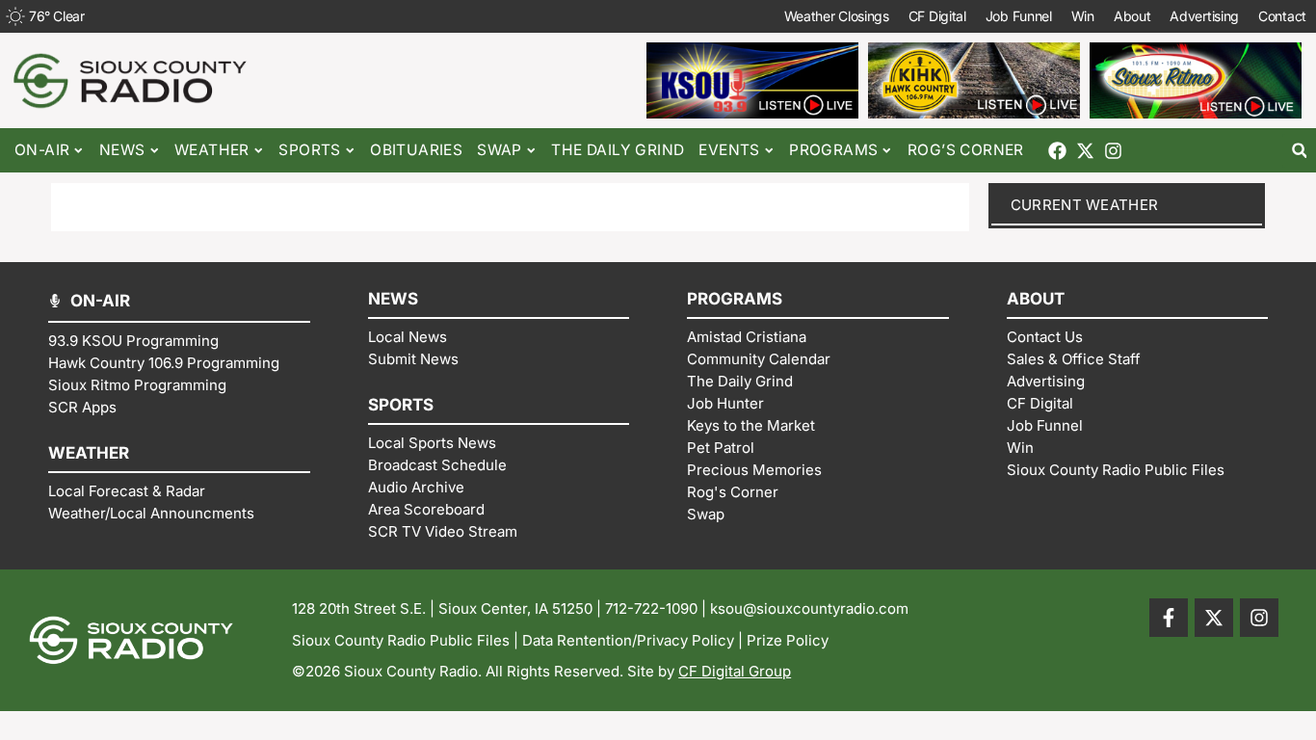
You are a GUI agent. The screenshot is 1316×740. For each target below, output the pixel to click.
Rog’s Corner (966, 150)
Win (1082, 16)
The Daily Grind (617, 150)
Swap (499, 150)
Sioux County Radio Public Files (401, 640)
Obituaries (416, 150)
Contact (1282, 16)
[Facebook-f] (1168, 617)
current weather (1085, 205)
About (1132, 16)
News (122, 150)
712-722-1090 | (657, 608)
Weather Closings (836, 16)
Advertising (1204, 16)
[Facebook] (1057, 151)
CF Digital (937, 16)
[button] (1299, 151)
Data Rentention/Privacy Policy (628, 640)
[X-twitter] (1085, 151)
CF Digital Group (734, 671)
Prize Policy (788, 640)
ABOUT (1036, 298)
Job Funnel (1019, 16)
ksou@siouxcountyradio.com (809, 608)
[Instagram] (1113, 151)
